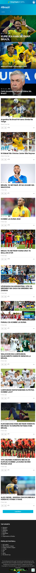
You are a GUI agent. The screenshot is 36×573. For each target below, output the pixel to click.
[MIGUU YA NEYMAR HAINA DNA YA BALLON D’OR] (18, 239)
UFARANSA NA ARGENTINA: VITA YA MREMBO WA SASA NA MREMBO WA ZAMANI (16, 288)
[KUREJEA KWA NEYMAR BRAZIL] (18, 28)
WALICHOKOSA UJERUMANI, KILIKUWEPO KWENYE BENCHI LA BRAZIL (16, 356)
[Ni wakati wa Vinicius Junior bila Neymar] (18, 141)
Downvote (5, 127)
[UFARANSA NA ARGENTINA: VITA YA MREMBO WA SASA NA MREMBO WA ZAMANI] (18, 274)
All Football (5, 544)
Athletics (5, 529)
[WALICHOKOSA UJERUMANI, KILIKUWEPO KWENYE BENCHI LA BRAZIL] (18, 342)
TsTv (4, 534)
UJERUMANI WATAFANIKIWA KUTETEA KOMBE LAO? (17, 391)
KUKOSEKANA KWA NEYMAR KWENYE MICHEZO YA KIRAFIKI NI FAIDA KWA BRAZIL (18, 426)
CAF (4, 550)
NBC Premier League (8, 546)
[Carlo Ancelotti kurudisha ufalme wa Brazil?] (18, 82)
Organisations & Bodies (9, 536)
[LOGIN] (33, 2)
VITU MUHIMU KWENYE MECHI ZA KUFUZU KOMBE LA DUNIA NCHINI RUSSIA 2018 (15, 462)
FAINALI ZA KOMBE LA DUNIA (13, 322)
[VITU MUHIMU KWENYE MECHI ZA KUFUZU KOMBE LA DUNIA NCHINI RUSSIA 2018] (18, 448)
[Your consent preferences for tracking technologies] (33, 570)
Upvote (2, 127)
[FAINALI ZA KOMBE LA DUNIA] (18, 310)
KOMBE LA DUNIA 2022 (11, 219)
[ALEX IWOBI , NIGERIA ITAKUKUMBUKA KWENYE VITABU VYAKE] (18, 485)
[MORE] (33, 128)
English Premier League (9, 547)
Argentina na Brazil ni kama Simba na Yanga (17, 120)
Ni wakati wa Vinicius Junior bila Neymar (18, 153)
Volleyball (5, 530)
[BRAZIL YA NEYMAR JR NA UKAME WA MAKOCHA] (18, 173)
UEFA (4, 553)
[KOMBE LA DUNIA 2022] (18, 207)
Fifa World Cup (6, 554)
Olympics (5, 527)
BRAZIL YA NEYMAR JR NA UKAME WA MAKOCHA (17, 186)
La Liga (4, 549)
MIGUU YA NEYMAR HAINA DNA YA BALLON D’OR (16, 252)
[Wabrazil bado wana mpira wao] (18, 55)
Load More (18, 511)
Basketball (5, 533)
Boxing (4, 531)
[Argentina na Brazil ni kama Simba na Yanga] (18, 108)
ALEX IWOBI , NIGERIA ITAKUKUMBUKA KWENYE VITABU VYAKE (18, 498)
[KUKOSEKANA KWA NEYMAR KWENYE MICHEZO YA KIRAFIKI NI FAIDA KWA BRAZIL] (18, 412)
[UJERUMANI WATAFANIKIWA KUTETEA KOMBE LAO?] (18, 378)
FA (3, 551)
